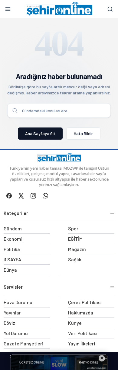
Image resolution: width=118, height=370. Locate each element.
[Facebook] (9, 195)
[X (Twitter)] (21, 195)
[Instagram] (33, 195)
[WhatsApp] (45, 195)
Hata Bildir (83, 133)
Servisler (13, 287)
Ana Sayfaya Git (40, 133)
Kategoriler (16, 213)
